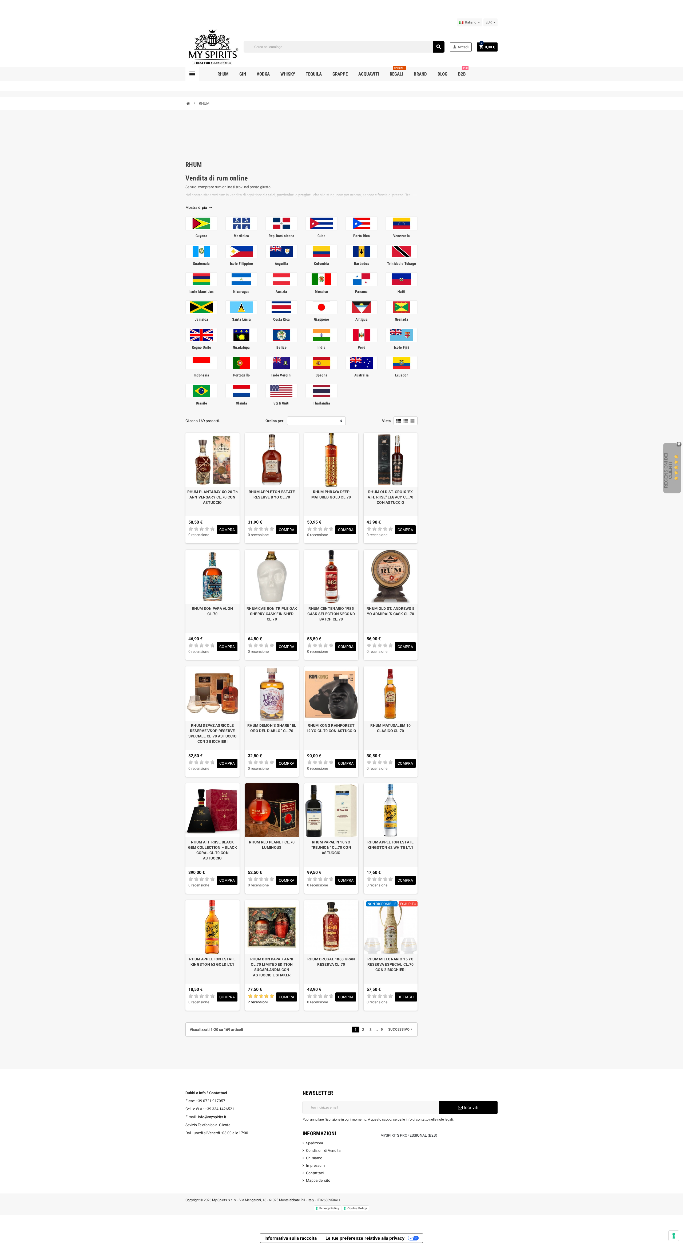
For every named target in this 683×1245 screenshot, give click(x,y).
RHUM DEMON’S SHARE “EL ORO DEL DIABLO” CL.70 (271, 728)
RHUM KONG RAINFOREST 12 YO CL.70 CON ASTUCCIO (331, 728)
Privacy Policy (329, 1208)
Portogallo (241, 375)
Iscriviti (470, 1107)
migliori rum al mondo (334, 200)
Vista (386, 421)
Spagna (322, 375)
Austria (281, 291)
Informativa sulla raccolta (290, 1238)
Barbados (361, 263)
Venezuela (401, 236)
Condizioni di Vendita (323, 1150)
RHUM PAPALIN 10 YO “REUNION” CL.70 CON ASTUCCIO (331, 847)
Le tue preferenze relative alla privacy (364, 1238)
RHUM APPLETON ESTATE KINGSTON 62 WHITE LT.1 (390, 845)
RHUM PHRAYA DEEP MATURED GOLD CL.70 (331, 494)
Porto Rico (361, 236)
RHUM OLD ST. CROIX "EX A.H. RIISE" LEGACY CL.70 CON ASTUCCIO (390, 497)
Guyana (201, 236)
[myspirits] (212, 46)
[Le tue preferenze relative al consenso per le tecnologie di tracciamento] (674, 1236)
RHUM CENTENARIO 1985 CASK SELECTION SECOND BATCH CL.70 (331, 613)
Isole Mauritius (201, 291)
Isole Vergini (281, 375)
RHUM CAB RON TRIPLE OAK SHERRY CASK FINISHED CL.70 (272, 613)
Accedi (460, 47)
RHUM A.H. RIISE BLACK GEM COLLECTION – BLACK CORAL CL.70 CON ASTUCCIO (212, 850)
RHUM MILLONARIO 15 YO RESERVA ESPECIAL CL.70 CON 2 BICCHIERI (390, 964)
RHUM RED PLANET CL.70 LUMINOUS (272, 845)
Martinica (241, 236)
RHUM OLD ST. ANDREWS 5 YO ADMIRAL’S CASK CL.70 (390, 611)
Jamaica (201, 319)
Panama (361, 291)
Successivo (400, 1029)
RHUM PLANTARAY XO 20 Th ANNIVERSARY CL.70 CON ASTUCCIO (212, 497)
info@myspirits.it (212, 1117)
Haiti (401, 291)
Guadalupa (241, 347)
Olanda (241, 403)
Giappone (321, 319)
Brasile (201, 403)
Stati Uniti (281, 403)
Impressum (315, 1165)
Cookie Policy (357, 1208)
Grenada (401, 319)
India (321, 347)
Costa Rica (281, 319)
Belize (281, 347)
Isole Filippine (241, 263)
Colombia (321, 263)
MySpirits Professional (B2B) (408, 1135)
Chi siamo (314, 1158)
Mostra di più (198, 207)
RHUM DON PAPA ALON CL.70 (212, 611)
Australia (361, 375)
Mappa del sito (318, 1180)
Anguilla (281, 263)
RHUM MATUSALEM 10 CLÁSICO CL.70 (390, 728)
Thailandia (321, 403)
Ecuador (401, 375)
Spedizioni (314, 1143)
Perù (361, 347)
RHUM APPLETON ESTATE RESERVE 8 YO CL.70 (272, 494)
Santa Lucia (241, 319)
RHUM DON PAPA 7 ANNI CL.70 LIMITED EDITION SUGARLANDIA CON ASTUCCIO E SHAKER (271, 967)
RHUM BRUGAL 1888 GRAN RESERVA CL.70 (331, 962)
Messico (321, 291)
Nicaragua (241, 291)
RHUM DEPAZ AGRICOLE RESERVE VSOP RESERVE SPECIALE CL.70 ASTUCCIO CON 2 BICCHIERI (212, 733)
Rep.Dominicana (282, 236)
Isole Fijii (401, 347)
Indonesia (201, 375)
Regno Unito (201, 347)
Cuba (321, 236)
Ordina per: (274, 421)
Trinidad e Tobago (401, 263)
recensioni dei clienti (668, 470)
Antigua (361, 319)
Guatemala (201, 263)
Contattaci (315, 1173)
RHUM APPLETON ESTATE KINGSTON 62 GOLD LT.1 (212, 962)
